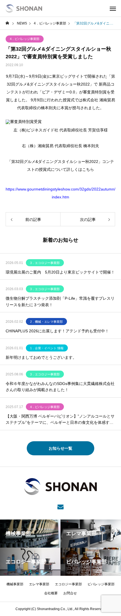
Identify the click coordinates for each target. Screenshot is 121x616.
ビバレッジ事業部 (101, 584)
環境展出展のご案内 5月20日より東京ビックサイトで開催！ (60, 272)
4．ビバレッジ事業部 (24, 39)
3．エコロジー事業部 (45, 263)
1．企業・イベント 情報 (47, 348)
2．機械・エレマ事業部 (46, 321)
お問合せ (70, 593)
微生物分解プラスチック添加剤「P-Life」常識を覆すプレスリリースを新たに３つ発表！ (60, 301)
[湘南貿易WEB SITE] (24, 8)
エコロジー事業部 (68, 584)
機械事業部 (14, 584)
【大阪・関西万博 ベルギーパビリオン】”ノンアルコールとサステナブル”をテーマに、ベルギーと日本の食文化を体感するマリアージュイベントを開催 (60, 420)
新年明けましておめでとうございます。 (41, 357)
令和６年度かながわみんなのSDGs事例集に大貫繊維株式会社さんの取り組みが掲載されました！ (60, 386)
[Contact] (60, 506)
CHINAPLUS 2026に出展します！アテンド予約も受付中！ (57, 331)
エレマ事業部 (39, 584)
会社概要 (51, 593)
